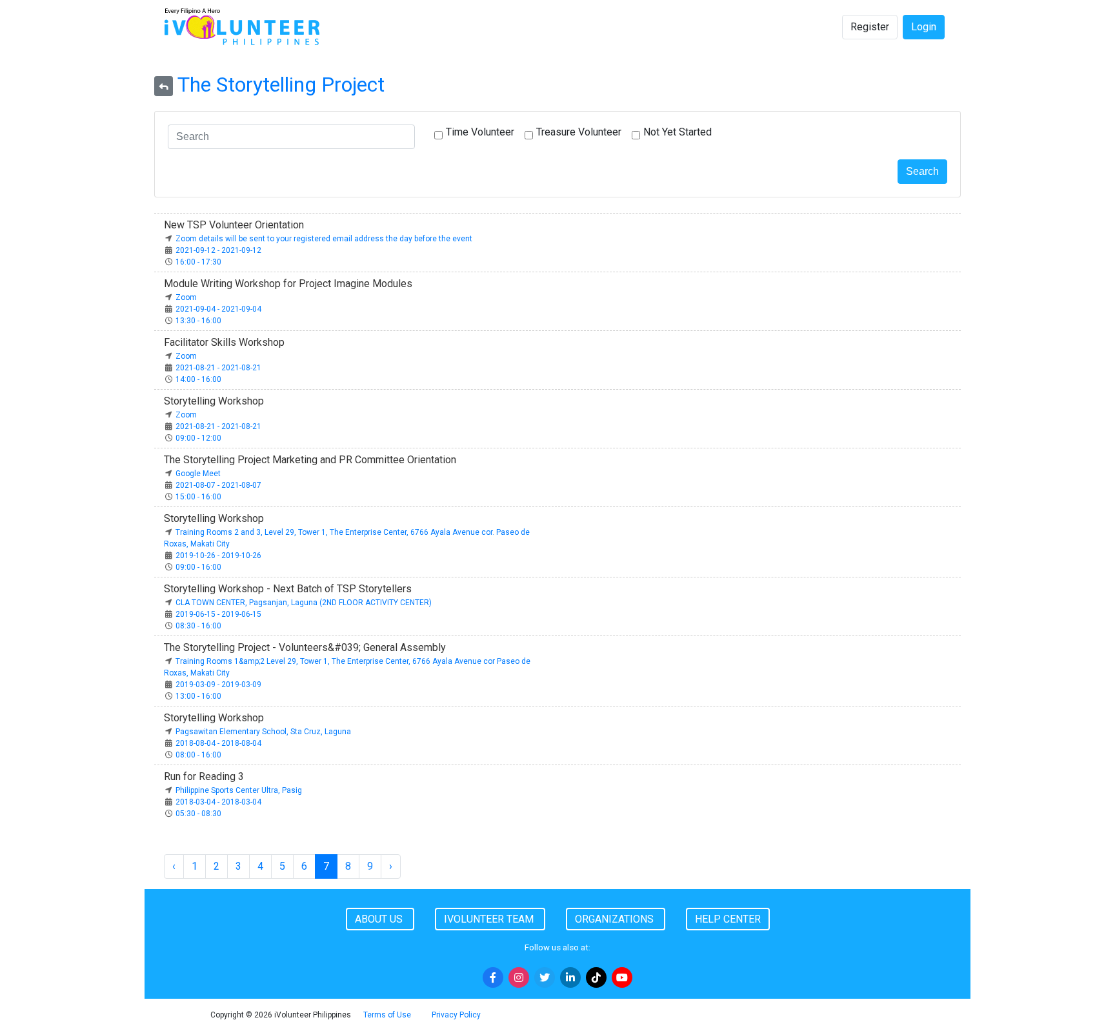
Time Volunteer (480, 132)
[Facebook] (493, 977)
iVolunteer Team (490, 919)
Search (922, 171)
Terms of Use (387, 1014)
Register (869, 27)
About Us (380, 919)
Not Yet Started (677, 132)
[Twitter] (544, 977)
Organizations (615, 919)
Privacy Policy (456, 1014)
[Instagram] (518, 977)
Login (923, 27)
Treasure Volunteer (578, 132)
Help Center (728, 919)
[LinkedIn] (570, 977)
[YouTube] (622, 977)
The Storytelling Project (281, 84)
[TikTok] (596, 977)
